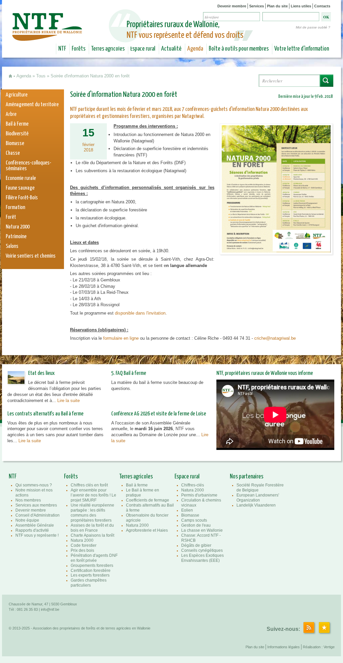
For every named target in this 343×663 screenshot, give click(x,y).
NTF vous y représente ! (37, 535)
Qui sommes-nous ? (33, 485)
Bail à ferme (137, 485)
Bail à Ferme (17, 124)
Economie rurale (21, 178)
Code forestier (83, 545)
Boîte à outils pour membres (239, 49)
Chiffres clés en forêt (89, 485)
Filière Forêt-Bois (22, 198)
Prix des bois (82, 550)
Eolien (187, 510)
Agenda (195, 49)
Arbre (11, 114)
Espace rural (142, 49)
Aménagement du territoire (32, 105)
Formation (15, 207)
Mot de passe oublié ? (313, 27)
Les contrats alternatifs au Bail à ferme (45, 414)
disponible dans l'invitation (140, 313)
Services (256, 6)
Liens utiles (301, 6)
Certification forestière (91, 571)
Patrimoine (16, 237)
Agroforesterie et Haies (147, 530)
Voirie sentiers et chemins (31, 256)
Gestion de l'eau (196, 525)
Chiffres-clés (192, 485)
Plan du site (277, 6)
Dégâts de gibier (196, 545)
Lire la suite (68, 400)
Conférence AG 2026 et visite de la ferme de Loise (158, 414)
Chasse (13, 153)
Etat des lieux (41, 373)
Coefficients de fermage (147, 500)
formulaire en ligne (121, 338)
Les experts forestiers (90, 575)
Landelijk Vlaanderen (256, 505)
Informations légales (283, 647)
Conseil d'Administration (37, 515)
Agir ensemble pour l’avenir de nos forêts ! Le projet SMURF (93, 495)
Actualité (171, 49)
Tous (41, 75)
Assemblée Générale (34, 525)
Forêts (78, 49)
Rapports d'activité (32, 530)
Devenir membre (231, 6)
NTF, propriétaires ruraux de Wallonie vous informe (264, 373)
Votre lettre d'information (301, 49)
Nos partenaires (246, 477)
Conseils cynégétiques (202, 550)
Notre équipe (27, 520)
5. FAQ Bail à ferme (128, 373)
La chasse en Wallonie (202, 530)
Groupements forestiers (92, 565)
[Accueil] (48, 36)
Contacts (322, 6)
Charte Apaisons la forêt (92, 535)
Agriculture (16, 95)
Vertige (329, 647)
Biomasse (15, 143)
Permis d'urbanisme (199, 495)
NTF (62, 49)
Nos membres (28, 500)
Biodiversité (17, 134)
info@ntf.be (50, 609)
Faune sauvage (20, 188)
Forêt (11, 217)
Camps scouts (194, 520)
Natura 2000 (17, 227)
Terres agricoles (108, 49)
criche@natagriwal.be (275, 338)
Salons (12, 246)
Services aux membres (36, 505)
